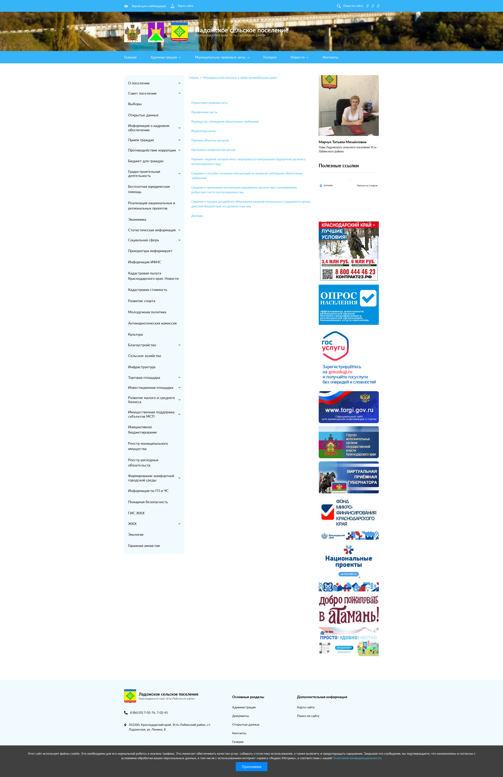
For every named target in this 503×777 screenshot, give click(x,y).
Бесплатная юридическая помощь (149, 189)
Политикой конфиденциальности (357, 758)
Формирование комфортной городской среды (151, 478)
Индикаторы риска (203, 131)
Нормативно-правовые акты (209, 102)
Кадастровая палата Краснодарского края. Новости (153, 276)
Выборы (135, 104)
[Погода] (326, 185)
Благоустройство (142, 345)
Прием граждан (141, 140)
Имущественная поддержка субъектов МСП (151, 414)
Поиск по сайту (308, 716)
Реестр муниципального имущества (148, 446)
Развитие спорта (141, 301)
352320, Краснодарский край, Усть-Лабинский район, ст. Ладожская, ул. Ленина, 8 (170, 727)
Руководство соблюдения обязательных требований (225, 121)
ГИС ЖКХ (136, 513)
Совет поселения (142, 93)
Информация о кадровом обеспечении (148, 127)
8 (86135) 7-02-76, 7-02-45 (149, 712)
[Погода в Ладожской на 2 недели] (367, 185)
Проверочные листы (204, 112)
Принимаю (252, 766)
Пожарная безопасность (148, 502)
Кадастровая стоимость (147, 289)
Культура (135, 334)
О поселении (139, 83)
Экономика (137, 219)
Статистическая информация (152, 230)
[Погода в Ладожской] (348, 180)
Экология (135, 534)
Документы (240, 716)
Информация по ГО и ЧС (148, 490)
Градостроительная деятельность (144, 173)
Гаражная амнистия (144, 545)
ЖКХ (132, 523)
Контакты (330, 57)
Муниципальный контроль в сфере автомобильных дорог (240, 77)
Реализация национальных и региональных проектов (151, 205)
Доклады (197, 215)
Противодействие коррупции (152, 150)
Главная (130, 57)
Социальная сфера (143, 240)
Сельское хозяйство (144, 355)
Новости (298, 57)
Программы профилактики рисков (213, 149)
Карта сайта (306, 707)
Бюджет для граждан (145, 161)
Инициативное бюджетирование (142, 429)
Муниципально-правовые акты (221, 57)
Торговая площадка (144, 377)
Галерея (269, 57)
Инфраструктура (141, 367)
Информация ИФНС (144, 262)
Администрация (164, 57)
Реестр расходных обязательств (143, 462)
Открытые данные (143, 115)
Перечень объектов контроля (210, 140)
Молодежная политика (147, 312)
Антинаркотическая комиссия (152, 323)
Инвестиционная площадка (150, 387)
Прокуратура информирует (150, 251)
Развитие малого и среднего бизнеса (151, 399)
